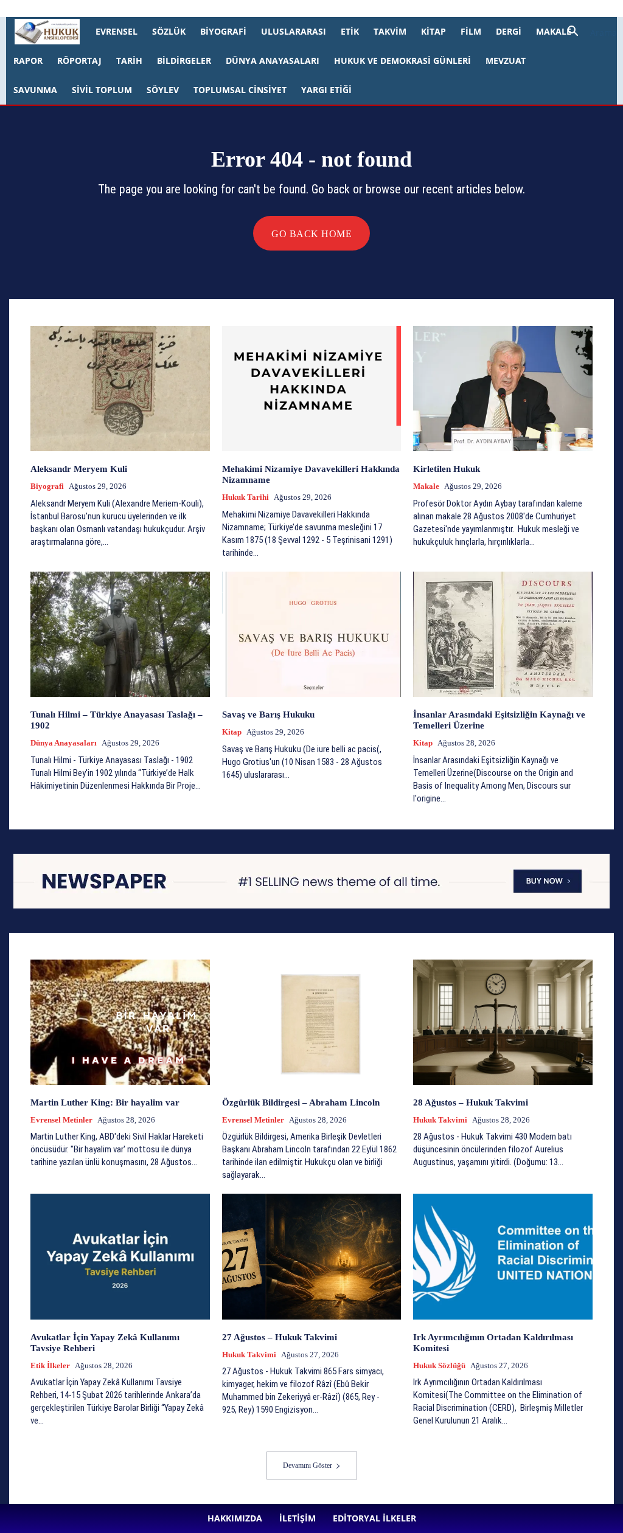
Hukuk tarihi (245, 497)
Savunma (35, 89)
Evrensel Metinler (61, 1119)
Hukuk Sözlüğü (439, 1365)
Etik (350, 31)
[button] (588, 32)
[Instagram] (294, 8)
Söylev (163, 89)
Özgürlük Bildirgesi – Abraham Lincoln (301, 1102)
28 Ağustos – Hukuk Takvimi (470, 1102)
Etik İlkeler (50, 1365)
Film (471, 31)
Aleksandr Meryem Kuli (78, 469)
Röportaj (79, 60)
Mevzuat (506, 60)
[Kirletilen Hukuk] (503, 388)
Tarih (129, 60)
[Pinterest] (334, 8)
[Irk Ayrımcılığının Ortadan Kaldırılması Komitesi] (503, 1256)
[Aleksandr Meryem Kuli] (120, 388)
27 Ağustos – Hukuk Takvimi (279, 1337)
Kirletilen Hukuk (446, 469)
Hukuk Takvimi (440, 1119)
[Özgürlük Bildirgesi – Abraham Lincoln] (312, 1022)
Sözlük (169, 31)
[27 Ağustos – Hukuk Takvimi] (312, 1256)
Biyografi (223, 31)
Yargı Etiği (326, 89)
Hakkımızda (133, 8)
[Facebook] (274, 8)
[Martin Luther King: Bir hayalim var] (120, 1022)
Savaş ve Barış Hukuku (268, 714)
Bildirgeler (184, 60)
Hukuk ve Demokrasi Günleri (402, 60)
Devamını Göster (307, 1465)
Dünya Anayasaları (272, 60)
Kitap (433, 31)
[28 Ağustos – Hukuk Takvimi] (503, 1022)
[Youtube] (375, 8)
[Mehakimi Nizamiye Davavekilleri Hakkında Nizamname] (312, 388)
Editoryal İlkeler (221, 8)
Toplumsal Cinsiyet (240, 89)
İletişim (174, 8)
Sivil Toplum (102, 89)
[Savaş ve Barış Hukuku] (312, 634)
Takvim (390, 31)
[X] (355, 8)
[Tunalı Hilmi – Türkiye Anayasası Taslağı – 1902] (120, 634)
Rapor (28, 60)
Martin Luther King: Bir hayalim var (104, 1102)
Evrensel (116, 31)
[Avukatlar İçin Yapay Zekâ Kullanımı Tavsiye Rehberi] (120, 1256)
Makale (553, 31)
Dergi (508, 31)
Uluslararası (293, 31)
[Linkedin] (314, 8)
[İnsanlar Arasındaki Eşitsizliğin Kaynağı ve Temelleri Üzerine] (503, 634)
